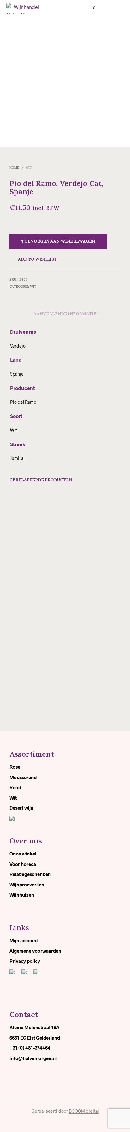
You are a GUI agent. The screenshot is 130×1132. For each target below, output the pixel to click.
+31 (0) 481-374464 (29, 1048)
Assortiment (31, 754)
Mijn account (23, 940)
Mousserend (23, 777)
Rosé (14, 767)
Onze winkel (22, 853)
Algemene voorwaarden (35, 951)
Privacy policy (24, 961)
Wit (29, 167)
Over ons (25, 840)
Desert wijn (21, 808)
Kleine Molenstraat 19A (34, 1027)
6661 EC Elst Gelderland (34, 1037)
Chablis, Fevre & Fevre (88, 678)
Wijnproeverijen (26, 884)
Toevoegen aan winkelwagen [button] (28, 582)
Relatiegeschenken (30, 874)
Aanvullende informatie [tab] (65, 314)
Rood (15, 787)
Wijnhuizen (21, 894)
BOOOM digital (84, 1111)
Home (14, 167)
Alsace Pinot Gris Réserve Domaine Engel (26, 683)
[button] (90, 8)
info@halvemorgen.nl (33, 1058)
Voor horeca (22, 864)
